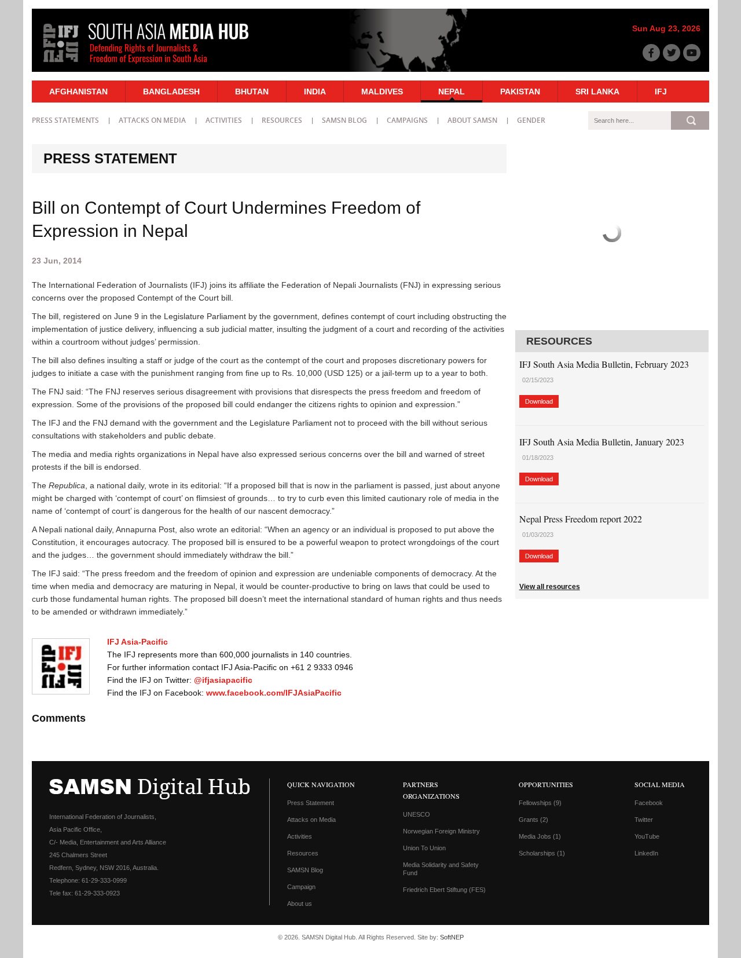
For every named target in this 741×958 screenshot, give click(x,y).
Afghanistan (78, 91)
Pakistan (520, 91)
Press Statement (310, 802)
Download (539, 401)
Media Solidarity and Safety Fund (441, 868)
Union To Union (424, 847)
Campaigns (407, 120)
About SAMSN (472, 120)
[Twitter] (671, 52)
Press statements (65, 120)
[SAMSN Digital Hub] (155, 65)
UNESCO (416, 814)
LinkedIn (646, 853)
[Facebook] (651, 52)
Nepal (451, 91)
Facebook (648, 802)
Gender (531, 120)
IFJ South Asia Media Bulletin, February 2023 (604, 364)
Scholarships (542, 853)
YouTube (646, 836)
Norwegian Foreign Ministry (441, 831)
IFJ (661, 91)
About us (299, 903)
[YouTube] (691, 52)
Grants (533, 819)
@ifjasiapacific (223, 680)
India (315, 91)
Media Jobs (540, 836)
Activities (224, 120)
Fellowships (540, 802)
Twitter (643, 819)
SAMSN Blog (344, 120)
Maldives (382, 91)
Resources (282, 120)
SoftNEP (452, 937)
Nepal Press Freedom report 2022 (580, 519)
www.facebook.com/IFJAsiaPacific (274, 692)
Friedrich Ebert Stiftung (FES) (444, 889)
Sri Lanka (597, 91)
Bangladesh (171, 91)
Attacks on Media (152, 120)
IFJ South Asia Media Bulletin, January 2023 (601, 442)
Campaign (301, 886)
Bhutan (252, 91)
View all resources (549, 587)
